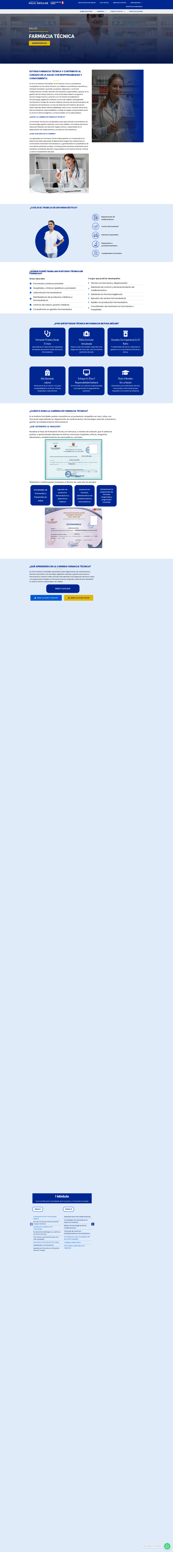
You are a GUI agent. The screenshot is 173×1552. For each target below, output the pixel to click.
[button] (167, 1546)
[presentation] (31, 1224)
